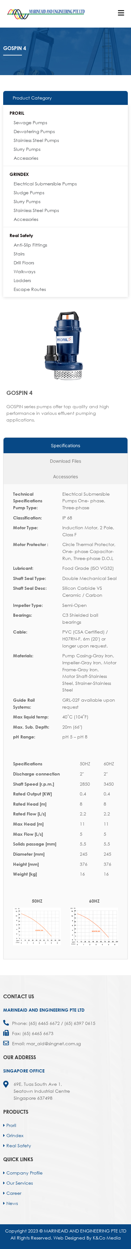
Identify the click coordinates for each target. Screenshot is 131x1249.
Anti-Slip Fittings (30, 245)
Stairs (19, 253)
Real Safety (21, 235)
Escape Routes (30, 289)
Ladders (22, 280)
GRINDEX (19, 174)
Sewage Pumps (30, 122)
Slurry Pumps (27, 149)
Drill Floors (24, 262)
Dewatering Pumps (34, 131)
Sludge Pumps (29, 192)
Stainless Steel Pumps (36, 140)
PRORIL (17, 113)
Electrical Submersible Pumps (45, 183)
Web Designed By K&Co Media (87, 1237)
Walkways (24, 271)
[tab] (65, 445)
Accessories (26, 158)
